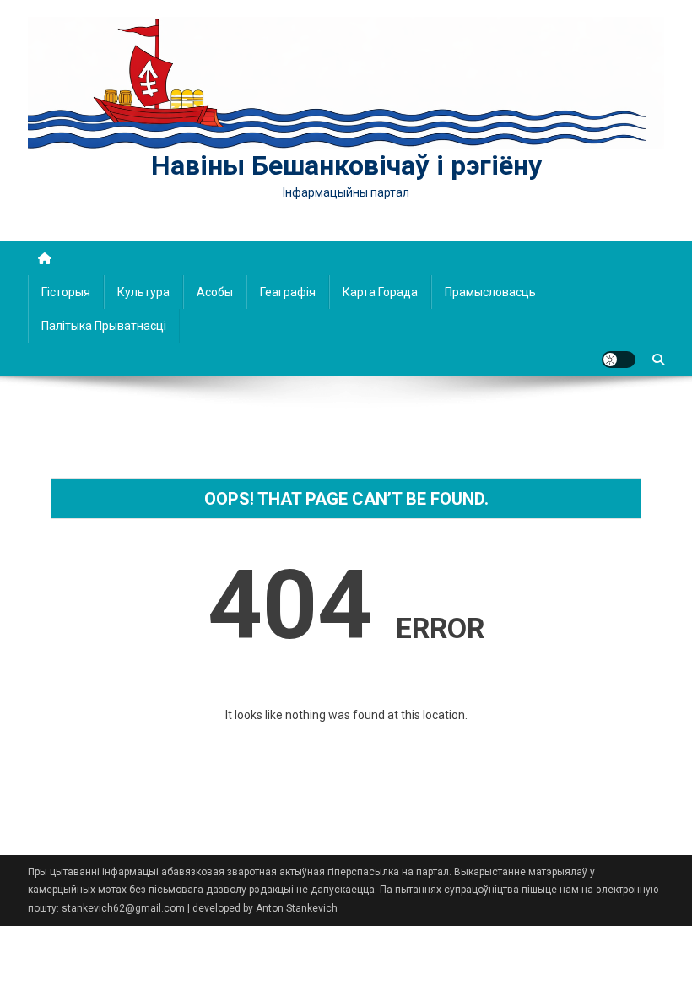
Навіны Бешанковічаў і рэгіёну (346, 165)
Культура (143, 292)
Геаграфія (288, 292)
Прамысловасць (490, 292)
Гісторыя (65, 292)
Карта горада (380, 292)
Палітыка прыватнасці (103, 326)
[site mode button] (618, 359)
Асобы (215, 292)
